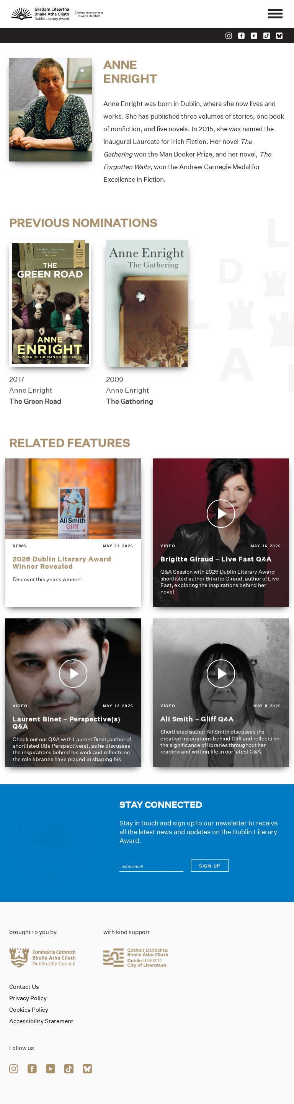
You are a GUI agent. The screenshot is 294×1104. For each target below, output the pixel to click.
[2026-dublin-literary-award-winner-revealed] (73, 532)
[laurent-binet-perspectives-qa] (73, 692)
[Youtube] (254, 36)
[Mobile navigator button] (275, 14)
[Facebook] (241, 36)
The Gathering (129, 401)
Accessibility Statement (41, 1021)
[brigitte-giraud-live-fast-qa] (221, 532)
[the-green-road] (50, 303)
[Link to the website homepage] (57, 14)
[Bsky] (279, 36)
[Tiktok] (266, 36)
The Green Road (35, 401)
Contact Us (24, 986)
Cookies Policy (28, 1009)
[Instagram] (228, 36)
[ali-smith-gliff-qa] (221, 692)
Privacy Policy (28, 998)
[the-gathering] (147, 303)
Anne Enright (30, 390)
